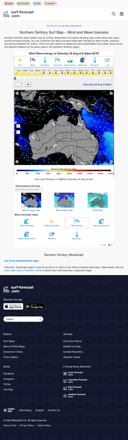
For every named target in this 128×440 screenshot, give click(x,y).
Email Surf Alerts (72, 341)
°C (104, 245)
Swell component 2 (27, 238)
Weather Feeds (71, 357)
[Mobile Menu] (122, 14)
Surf (20, 65)
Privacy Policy (27, 425)
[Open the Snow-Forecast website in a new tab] (8, 3)
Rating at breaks (52, 225)
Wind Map (97, 210)
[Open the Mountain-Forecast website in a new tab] (23, 3)
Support (39, 410)
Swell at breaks (27, 225)
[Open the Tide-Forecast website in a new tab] (37, 3)
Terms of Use (9, 425)
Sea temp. (45, 65)
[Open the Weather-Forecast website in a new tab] (50, 3)
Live (107, 65)
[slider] (15, 78)
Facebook (8, 373)
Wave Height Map (64, 210)
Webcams (82, 65)
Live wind (57, 65)
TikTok (7, 384)
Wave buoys (70, 65)
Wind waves (77, 225)
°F (112, 245)
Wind (32, 65)
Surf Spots (9, 341)
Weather (52, 238)
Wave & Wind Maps (14, 346)
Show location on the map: (28, 185)
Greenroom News (13, 351)
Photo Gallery (10, 357)
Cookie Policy (44, 425)
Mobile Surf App (72, 346)
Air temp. (95, 65)
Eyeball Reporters (73, 351)
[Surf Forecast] (18, 13)
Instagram (8, 378)
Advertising (25, 410)
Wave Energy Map (31, 210)
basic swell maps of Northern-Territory (24, 270)
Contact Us (54, 410)
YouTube (8, 389)
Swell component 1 (102, 225)
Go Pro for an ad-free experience (64, 25)
